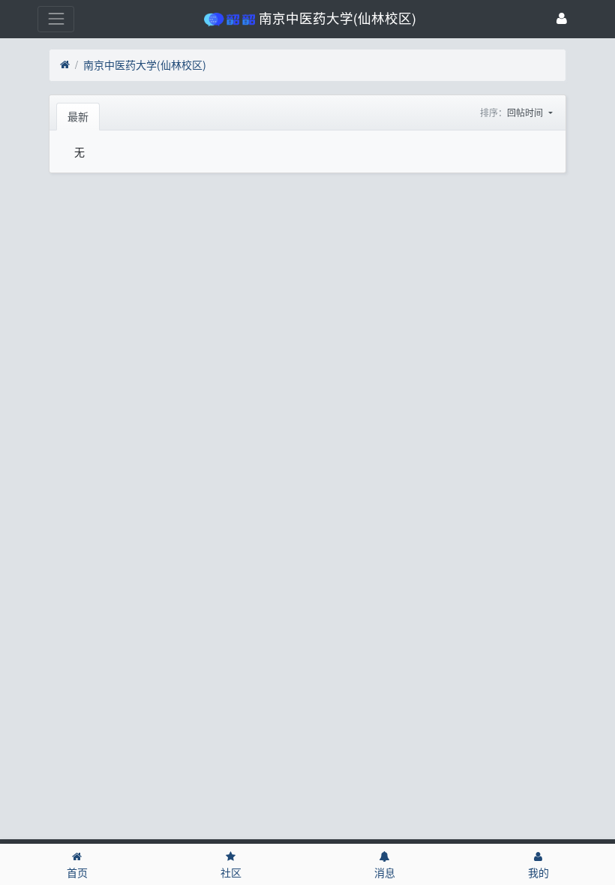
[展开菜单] (56, 19)
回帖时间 (526, 112)
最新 (78, 116)
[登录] (561, 18)
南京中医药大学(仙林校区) (144, 64)
